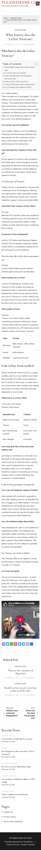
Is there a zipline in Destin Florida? (15, 794)
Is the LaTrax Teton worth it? (16, 81)
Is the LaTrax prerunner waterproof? (19, 84)
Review (4, 748)
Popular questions (9, 763)
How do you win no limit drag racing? (16, 766)
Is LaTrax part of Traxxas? (15, 73)
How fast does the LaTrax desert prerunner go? (18, 77)
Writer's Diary (20, 30)
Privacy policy (9, 817)
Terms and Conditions (13, 821)
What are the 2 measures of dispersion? (20, 672)
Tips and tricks (8, 735)
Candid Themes (27, 844)
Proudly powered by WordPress (19, 842)
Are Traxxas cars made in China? (18, 87)
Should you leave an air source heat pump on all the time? (20, 689)
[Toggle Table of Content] (34, 64)
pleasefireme (29, 44)
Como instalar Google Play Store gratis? (17, 739)
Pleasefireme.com (21, 2)
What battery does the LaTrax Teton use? (19, 68)
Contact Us (8, 812)
